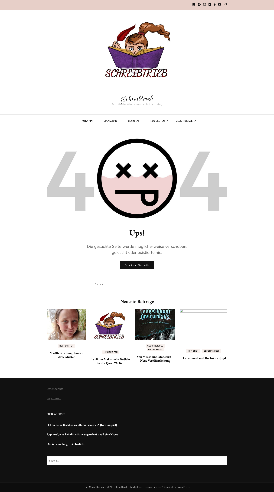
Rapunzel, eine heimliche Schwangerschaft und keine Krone (82, 434)
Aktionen (193, 351)
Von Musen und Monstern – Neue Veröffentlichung (155, 359)
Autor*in (87, 120)
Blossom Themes (151, 487)
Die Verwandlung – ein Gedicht (66, 444)
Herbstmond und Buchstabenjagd (203, 358)
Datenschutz (55, 389)
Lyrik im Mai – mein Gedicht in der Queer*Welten (110, 361)
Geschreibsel (184, 120)
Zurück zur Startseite (137, 265)
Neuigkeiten (157, 120)
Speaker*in (110, 120)
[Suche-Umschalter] (226, 4)
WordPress (183, 487)
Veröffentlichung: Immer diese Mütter (66, 355)
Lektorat (133, 120)
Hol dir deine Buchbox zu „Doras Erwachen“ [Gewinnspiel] (82, 425)
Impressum (54, 398)
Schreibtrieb (137, 98)
